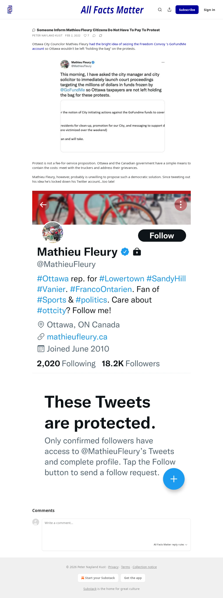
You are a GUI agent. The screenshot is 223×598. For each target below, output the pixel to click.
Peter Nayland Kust (47, 35)
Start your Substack (100, 578)
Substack (89, 589)
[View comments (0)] (94, 35)
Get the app (133, 578)
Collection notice (145, 567)
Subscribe (187, 9)
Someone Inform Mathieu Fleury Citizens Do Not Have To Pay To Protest (98, 30)
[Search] (159, 9)
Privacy (113, 567)
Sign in (209, 9)
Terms (125, 567)
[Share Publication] (169, 9)
